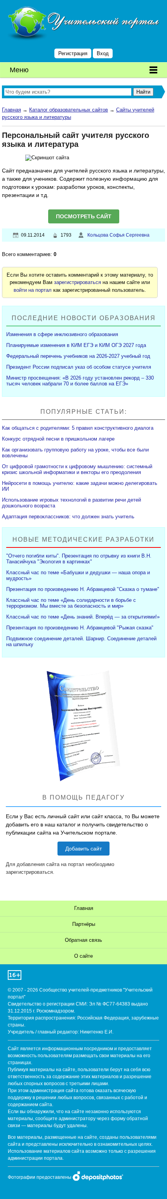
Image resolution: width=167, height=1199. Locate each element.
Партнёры (83, 924)
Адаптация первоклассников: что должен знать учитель (68, 516)
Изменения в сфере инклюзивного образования (62, 334)
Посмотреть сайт (83, 216)
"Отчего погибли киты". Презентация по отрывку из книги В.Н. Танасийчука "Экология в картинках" (78, 559)
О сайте (83, 956)
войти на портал (33, 290)
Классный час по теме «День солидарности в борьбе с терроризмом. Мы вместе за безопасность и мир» (71, 603)
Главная (11, 110)
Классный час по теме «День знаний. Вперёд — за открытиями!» (83, 617)
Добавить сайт (83, 848)
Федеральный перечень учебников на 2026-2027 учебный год (78, 356)
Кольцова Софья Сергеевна (118, 235)
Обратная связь (83, 940)
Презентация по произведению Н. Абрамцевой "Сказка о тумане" (82, 589)
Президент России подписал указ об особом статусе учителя (78, 367)
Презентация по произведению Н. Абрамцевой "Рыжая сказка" (79, 628)
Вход (103, 53)
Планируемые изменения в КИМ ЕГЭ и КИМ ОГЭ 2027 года (76, 345)
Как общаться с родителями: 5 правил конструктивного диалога (77, 428)
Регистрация (72, 53)
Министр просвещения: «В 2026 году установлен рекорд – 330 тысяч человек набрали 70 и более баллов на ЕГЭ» (80, 381)
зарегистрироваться (77, 282)
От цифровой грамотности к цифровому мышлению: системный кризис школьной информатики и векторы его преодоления (77, 469)
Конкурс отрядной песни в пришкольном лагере (58, 439)
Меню (19, 70)
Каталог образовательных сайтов (68, 110)
